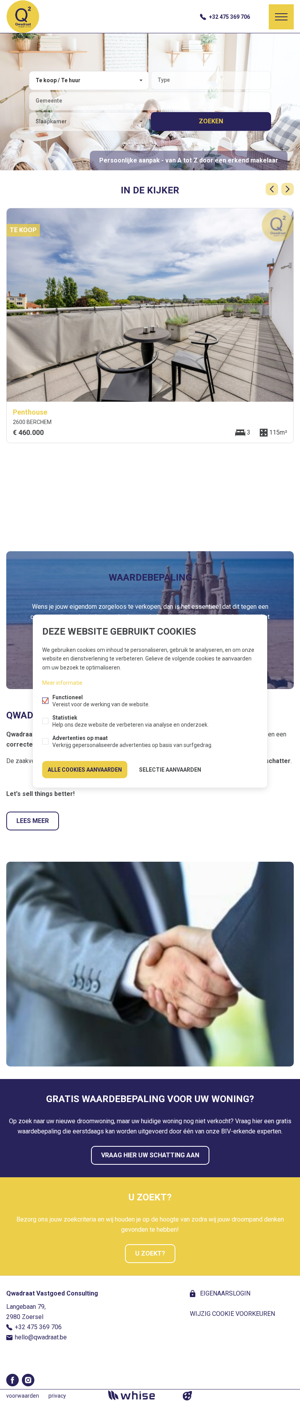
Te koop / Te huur (58, 80)
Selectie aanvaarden (170, 769)
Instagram (28, 1380)
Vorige (272, 189)
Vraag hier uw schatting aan (150, 1155)
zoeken (211, 121)
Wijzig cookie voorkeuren (232, 1313)
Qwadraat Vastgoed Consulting (52, 1293)
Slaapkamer (51, 121)
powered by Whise (140, 1395)
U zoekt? (150, 1253)
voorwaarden (22, 1396)
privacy (57, 1396)
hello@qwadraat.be (41, 1337)
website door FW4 (187, 1395)
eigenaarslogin (224, 1293)
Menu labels (281, 16)
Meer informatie (62, 682)
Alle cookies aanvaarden (85, 769)
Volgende (287, 189)
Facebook (12, 1380)
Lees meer (32, 821)
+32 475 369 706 (229, 17)
